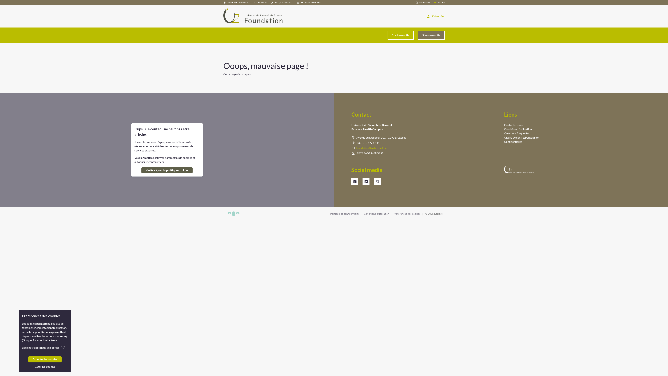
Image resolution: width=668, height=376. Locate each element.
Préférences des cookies (406, 213)
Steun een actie (431, 35)
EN (443, 2)
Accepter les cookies (45, 359)
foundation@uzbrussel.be (371, 148)
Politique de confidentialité (345, 213)
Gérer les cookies (45, 366)
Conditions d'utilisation (376, 213)
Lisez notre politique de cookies (40, 347)
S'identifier (438, 16)
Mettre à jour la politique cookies (167, 170)
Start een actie (400, 35)
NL (439, 2)
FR (435, 2)
